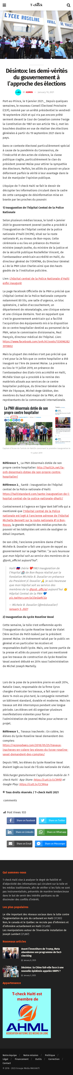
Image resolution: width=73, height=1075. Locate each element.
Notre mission (30, 1055)
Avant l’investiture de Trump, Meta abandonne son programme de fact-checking (41, 952)
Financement (22, 1059)
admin (29, 92)
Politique (50, 1055)
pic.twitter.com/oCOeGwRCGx (28, 597)
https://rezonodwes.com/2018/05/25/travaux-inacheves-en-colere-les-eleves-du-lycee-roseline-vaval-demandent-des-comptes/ (35, 750)
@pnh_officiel (38, 589)
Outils (38, 1059)
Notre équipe (10, 1055)
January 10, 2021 (46, 92)
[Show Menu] (4, 5)
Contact (7, 1063)
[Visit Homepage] (36, 5)
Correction (54, 1059)
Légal (5, 1059)
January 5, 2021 (18, 609)
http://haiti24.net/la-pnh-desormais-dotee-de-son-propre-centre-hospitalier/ (33, 472)
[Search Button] (68, 5)
